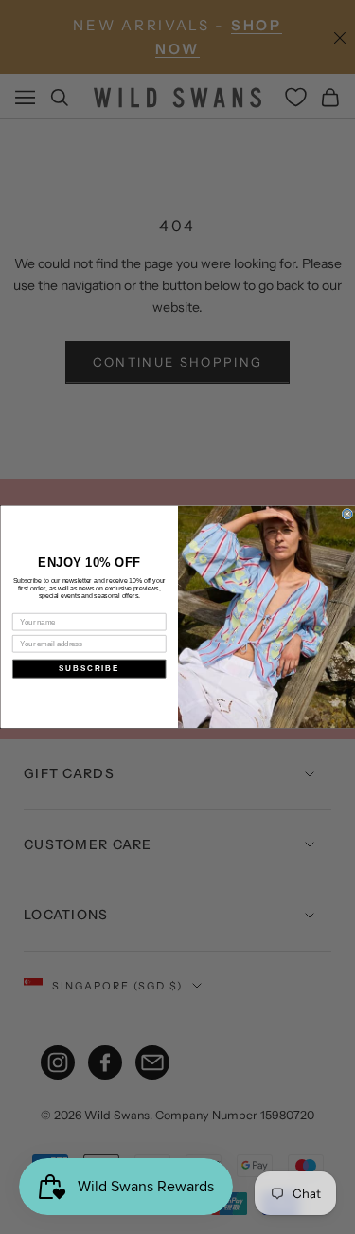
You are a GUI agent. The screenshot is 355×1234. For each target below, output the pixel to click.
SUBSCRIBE (89, 668)
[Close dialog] (347, 514)
